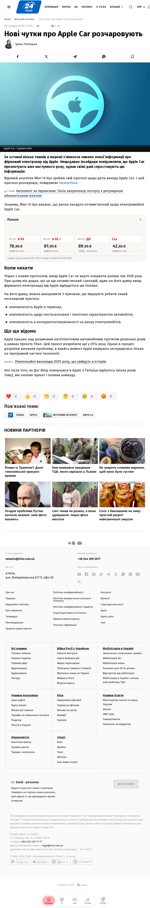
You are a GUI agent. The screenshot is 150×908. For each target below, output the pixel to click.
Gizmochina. (68, 183)
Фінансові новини (22, 710)
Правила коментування (66, 619)
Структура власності (112, 604)
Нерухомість (20, 737)
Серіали (62, 720)
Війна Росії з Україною (73, 648)
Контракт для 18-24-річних (119, 668)
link (79, 574)
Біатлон (61, 757)
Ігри (103, 623)
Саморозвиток (111, 719)
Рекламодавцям (14, 623)
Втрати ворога (65, 683)
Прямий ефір (19, 663)
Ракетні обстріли (67, 653)
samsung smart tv (82, 862)
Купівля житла (20, 747)
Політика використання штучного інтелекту (72, 599)
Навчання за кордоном (117, 724)
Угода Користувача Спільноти (69, 613)
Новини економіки (24, 695)
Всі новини (19, 648)
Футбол (61, 747)
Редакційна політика (17, 604)
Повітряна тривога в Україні (74, 668)
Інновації (51, 6)
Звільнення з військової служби (122, 653)
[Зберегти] (132, 56)
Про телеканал (13, 610)
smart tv (61, 862)
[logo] (29, 7)
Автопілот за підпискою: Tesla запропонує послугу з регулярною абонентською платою (63, 193)
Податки (16, 720)
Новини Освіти (113, 695)
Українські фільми (68, 705)
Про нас (9, 592)
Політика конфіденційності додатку (73, 607)
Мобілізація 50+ (112, 658)
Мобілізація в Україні (118, 648)
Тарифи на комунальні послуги (30, 715)
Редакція (10, 598)
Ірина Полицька (26, 44)
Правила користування (18, 629)
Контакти (106, 592)
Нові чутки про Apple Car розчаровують (61, 19)
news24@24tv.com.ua (20, 559)
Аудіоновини (19, 673)
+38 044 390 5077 (89, 559)
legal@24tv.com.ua (52, 845)
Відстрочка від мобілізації (118, 673)
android (20, 862)
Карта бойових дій (68, 658)
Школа (107, 709)
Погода (15, 678)
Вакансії (105, 598)
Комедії (61, 715)
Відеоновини (19, 668)
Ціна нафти (18, 700)
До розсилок (126, 784)
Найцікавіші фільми (69, 700)
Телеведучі (11, 616)
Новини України (21, 658)
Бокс (60, 742)
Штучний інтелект (24, 19)
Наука (66, 6)
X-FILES (101, 6)
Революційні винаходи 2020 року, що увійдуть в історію (60, 361)
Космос (87, 6)
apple (40, 862)
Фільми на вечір (67, 710)
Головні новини (21, 653)
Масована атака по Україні (73, 673)
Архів (103, 610)
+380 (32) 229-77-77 (31, 841)
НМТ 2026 (108, 714)
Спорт (61, 737)
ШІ (76, 6)
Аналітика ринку (21, 742)
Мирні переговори (68, 663)
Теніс (60, 752)
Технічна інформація (64, 625)
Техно (7, 19)
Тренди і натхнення (23, 752)
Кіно (60, 695)
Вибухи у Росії (65, 678)
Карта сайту (107, 616)
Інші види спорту (67, 762)
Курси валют (19, 705)
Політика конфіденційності (68, 592)
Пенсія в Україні (21, 725)
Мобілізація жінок (114, 663)
